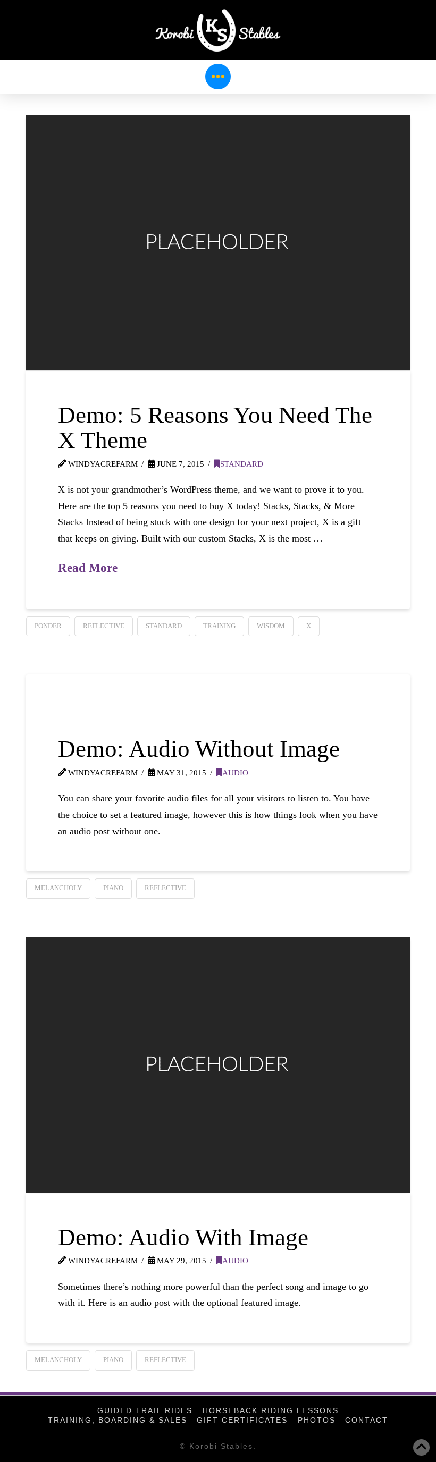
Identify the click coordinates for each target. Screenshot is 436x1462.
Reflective (103, 626)
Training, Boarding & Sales (117, 1420)
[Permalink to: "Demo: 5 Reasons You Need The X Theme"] (218, 242)
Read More (88, 567)
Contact (366, 1420)
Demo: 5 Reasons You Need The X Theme (215, 427)
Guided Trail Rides (144, 1410)
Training (219, 626)
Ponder (48, 626)
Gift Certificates (242, 1420)
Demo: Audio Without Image (199, 749)
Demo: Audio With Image (183, 1237)
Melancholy (58, 888)
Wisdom (271, 626)
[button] (218, 76)
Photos (317, 1420)
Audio (235, 772)
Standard (241, 463)
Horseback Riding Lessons (271, 1410)
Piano (113, 888)
